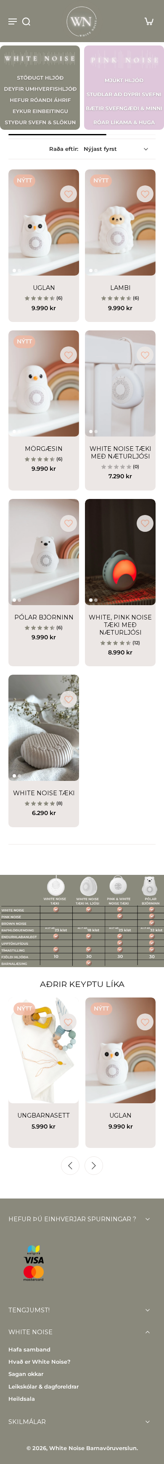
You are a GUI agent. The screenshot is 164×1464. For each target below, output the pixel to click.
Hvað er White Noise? (39, 1362)
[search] (26, 21)
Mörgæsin (44, 449)
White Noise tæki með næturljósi (120, 452)
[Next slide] (94, 1165)
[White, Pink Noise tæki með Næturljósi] (120, 552)
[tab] (14, 270)
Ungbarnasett (43, 1115)
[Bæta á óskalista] (68, 193)
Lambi (120, 288)
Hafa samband (29, 1349)
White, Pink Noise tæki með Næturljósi (120, 625)
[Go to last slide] (70, 1165)
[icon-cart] (146, 21)
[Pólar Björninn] (43, 552)
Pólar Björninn (44, 617)
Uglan (44, 288)
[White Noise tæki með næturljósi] (120, 383)
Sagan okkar (25, 1374)
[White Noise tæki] (43, 728)
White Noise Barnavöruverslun (93, 1448)
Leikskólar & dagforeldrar (43, 1387)
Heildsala (21, 1399)
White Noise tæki (44, 793)
